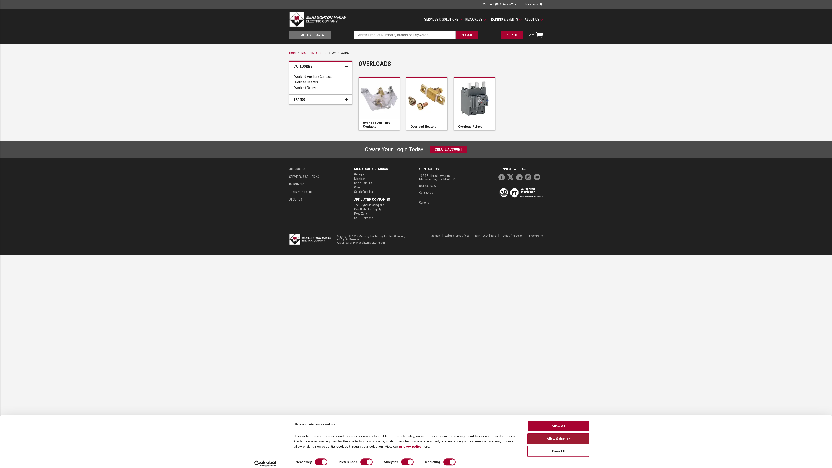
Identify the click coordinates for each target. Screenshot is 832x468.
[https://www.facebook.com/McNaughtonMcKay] (502, 176)
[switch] (366, 461)
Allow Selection (558, 438)
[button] (443, 19)
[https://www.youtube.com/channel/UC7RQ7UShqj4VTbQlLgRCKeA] (538, 176)
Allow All (558, 426)
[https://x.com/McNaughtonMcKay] (511, 176)
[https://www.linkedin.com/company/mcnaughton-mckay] (520, 176)
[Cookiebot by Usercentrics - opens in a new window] (265, 463)
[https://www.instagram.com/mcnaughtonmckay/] (529, 176)
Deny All (558, 451)
